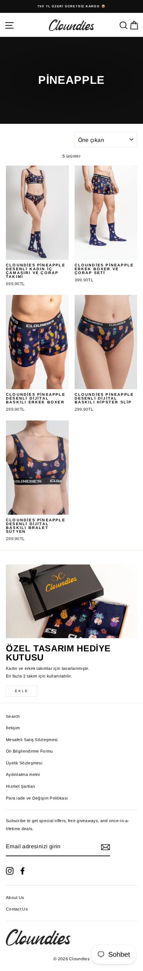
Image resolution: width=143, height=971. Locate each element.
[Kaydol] (105, 847)
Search (13, 716)
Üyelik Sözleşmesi (24, 763)
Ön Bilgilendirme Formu (29, 751)
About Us (15, 897)
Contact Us (17, 909)
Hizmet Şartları (20, 786)
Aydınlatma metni (23, 774)
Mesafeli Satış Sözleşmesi (32, 739)
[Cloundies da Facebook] (22, 871)
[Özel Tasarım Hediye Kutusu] (71, 601)
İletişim (13, 727)
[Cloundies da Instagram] (10, 871)
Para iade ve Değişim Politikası (37, 798)
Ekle (21, 691)
